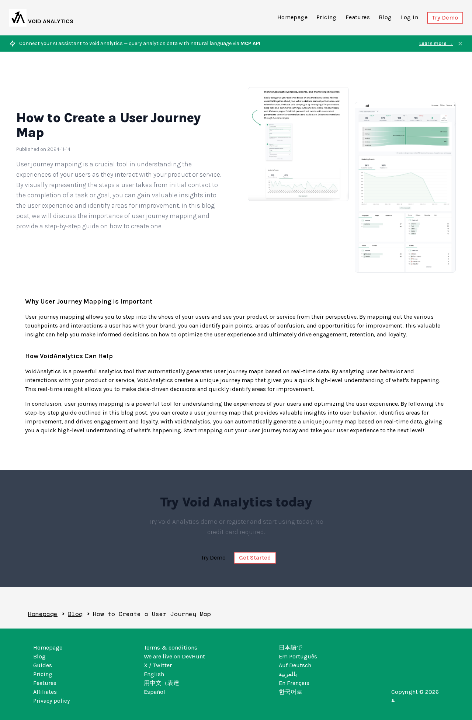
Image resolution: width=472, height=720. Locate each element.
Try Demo (445, 17)
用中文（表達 (161, 682)
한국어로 (290, 691)
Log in (409, 17)
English (154, 674)
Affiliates (45, 691)
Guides (42, 665)
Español (154, 691)
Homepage (292, 17)
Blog (385, 17)
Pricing (326, 17)
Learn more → (436, 43)
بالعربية (288, 674)
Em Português (298, 656)
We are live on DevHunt (174, 656)
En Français (294, 682)
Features (358, 17)
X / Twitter (158, 665)
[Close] (460, 43)
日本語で (290, 647)
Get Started (255, 557)
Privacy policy (51, 700)
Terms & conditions (170, 647)
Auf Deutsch (295, 665)
